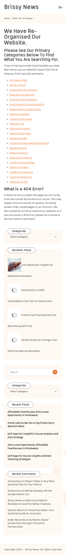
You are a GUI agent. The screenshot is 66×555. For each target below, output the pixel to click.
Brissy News (21, 7)
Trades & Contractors (21, 172)
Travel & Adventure (20, 177)
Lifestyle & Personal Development (29, 143)
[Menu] (60, 7)
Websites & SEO (18, 182)
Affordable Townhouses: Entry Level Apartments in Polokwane (28, 413)
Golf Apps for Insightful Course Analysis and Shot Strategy (33, 435)
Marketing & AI (18, 148)
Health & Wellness (20, 133)
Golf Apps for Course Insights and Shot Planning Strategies (29, 458)
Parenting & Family (20, 157)
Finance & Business (20, 119)
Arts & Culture (17, 85)
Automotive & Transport (23, 90)
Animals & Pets (18, 80)
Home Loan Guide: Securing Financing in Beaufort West (31, 425)
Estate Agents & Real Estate (25, 109)
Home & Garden (18, 138)
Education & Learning (21, 94)
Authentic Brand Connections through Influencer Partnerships (28, 523)
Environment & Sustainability (26, 104)
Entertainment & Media (23, 99)
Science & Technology (22, 162)
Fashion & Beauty (19, 114)
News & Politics (18, 153)
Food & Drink (16, 123)
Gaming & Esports (19, 128)
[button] (55, 372)
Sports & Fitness (18, 167)
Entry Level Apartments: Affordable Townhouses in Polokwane (28, 446)
